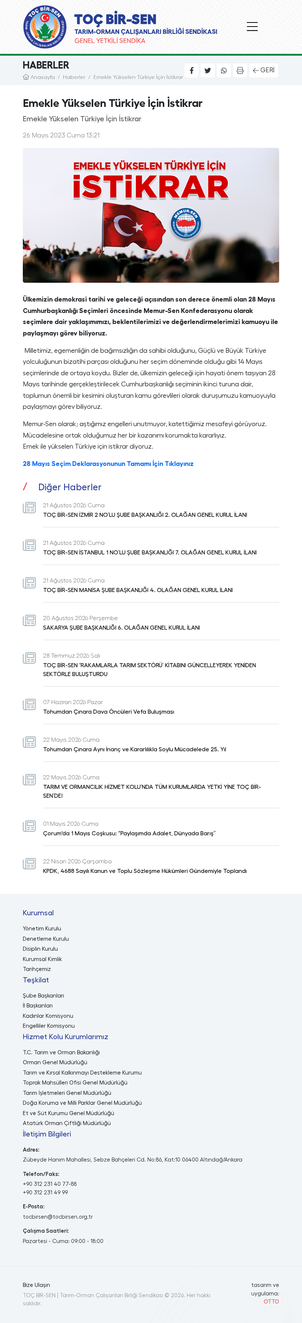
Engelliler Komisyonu (49, 1026)
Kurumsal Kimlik (42, 959)
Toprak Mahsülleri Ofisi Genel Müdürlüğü (75, 1083)
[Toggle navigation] (252, 27)
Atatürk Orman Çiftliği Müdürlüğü (67, 1123)
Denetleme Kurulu (46, 939)
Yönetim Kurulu (42, 929)
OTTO (271, 1302)
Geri (267, 70)
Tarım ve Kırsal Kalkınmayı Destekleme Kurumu (82, 1073)
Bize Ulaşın (36, 1285)
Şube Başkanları (43, 996)
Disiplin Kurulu (40, 949)
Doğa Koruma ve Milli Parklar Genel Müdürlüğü (82, 1103)
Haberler (74, 77)
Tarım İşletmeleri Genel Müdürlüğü (67, 1093)
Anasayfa (42, 77)
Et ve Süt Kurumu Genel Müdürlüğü (68, 1113)
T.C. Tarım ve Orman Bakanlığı (61, 1052)
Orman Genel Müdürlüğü (55, 1062)
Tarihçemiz (37, 969)
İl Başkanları (38, 1006)
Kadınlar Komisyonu (48, 1016)
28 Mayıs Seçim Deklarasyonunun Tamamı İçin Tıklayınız (108, 463)
